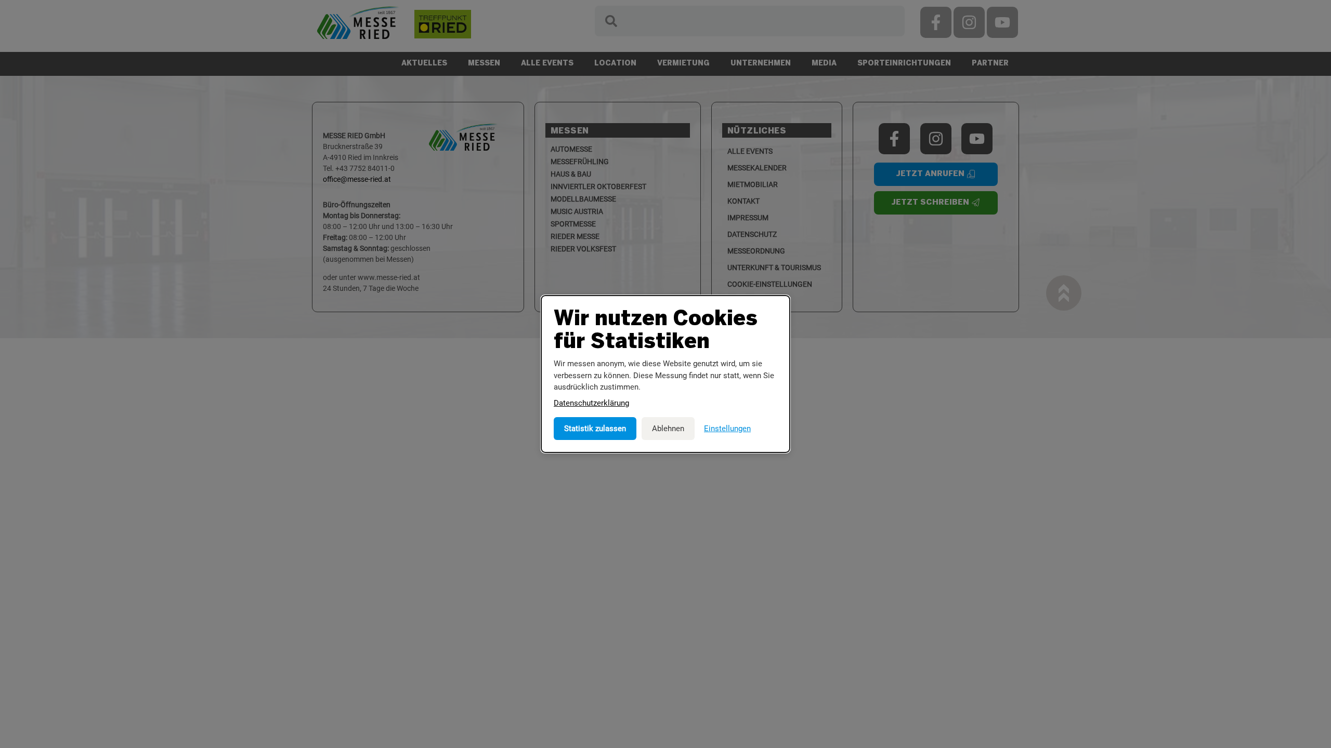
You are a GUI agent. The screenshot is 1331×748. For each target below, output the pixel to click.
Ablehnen (668, 428)
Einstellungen (727, 428)
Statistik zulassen (595, 428)
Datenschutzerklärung (591, 403)
